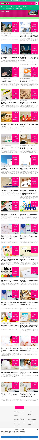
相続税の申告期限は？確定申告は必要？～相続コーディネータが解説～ (10, 237)
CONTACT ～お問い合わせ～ (7, 8)
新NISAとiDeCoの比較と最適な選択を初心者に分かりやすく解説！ (9, 281)
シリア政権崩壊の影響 (5, 35)
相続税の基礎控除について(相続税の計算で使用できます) (28, 237)
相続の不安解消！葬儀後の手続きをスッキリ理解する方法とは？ (29, 169)
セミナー (10, 393)
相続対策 (15, 26)
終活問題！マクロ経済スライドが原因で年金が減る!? (29, 373)
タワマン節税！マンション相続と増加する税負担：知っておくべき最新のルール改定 (29, 35)
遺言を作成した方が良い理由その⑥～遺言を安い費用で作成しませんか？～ (10, 303)
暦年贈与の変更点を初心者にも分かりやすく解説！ (29, 260)
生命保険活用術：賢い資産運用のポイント (10, 325)
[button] (37, 429)
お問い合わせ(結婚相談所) (32, 419)
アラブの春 (9, 33)
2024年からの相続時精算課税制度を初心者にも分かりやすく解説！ (9, 260)
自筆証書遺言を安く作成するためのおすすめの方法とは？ (10, 169)
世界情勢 (15, 24)
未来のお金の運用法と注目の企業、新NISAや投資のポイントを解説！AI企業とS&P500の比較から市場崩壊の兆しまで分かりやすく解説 (29, 192)
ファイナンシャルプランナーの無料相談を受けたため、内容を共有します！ (10, 191)
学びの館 (29, 416)
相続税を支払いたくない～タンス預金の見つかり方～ (29, 125)
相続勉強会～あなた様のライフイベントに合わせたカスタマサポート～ (29, 147)
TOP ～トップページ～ (4, 6)
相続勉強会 (34, 26)
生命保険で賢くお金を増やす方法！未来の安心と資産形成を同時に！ (29, 303)
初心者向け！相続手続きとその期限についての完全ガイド (10, 103)
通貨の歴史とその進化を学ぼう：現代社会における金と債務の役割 (10, 80)
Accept (19, 436)
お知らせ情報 (16, 22)
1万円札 (26, 100)
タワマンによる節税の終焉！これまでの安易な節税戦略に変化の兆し (29, 349)
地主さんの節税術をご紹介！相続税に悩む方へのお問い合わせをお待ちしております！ (10, 350)
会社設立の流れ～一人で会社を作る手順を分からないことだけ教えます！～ (29, 215)
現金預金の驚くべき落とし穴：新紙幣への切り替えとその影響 (29, 103)
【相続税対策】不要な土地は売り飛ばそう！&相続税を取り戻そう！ (28, 395)
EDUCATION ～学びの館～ (27, 6)
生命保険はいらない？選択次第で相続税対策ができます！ (10, 147)
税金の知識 (15, 31)
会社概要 (29, 424)
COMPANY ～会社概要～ (19, 8)
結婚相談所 (29, 414)
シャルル (26, 33)
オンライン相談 (8, 166)
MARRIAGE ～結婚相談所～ (15, 6)
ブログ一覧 (34, 24)
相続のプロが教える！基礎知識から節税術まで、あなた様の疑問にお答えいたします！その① (29, 326)
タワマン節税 (30, 33)
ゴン (6, 78)
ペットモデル (30, 393)
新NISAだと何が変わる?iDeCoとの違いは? (10, 372)
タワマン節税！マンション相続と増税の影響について (10, 58)
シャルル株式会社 (30, 411)
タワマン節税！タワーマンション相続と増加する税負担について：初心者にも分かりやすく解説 (29, 59)
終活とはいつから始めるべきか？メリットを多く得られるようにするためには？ (10, 215)
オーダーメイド (27, 145)
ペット (29, 78)
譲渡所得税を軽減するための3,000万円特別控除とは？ (9, 125)
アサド (7, 33)
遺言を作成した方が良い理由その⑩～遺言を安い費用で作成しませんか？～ (29, 281)
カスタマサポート (32, 145)
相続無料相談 (35, 29)
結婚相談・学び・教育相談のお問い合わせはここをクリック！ (19, 0)
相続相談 (15, 29)
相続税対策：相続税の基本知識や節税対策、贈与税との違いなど (28, 80)
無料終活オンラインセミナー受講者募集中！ (9, 395)
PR (26, 8)
